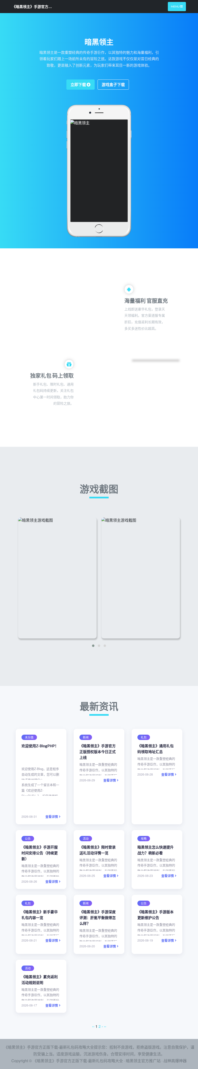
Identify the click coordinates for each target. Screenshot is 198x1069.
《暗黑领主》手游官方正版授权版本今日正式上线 (97, 752)
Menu (175, 6)
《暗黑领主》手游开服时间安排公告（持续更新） (39, 853)
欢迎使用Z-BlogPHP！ (39, 746)
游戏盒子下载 (113, 84)
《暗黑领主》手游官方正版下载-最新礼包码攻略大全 (32, 6)
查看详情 (52, 816)
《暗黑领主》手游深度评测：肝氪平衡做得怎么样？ (97, 918)
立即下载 (79, 84)
